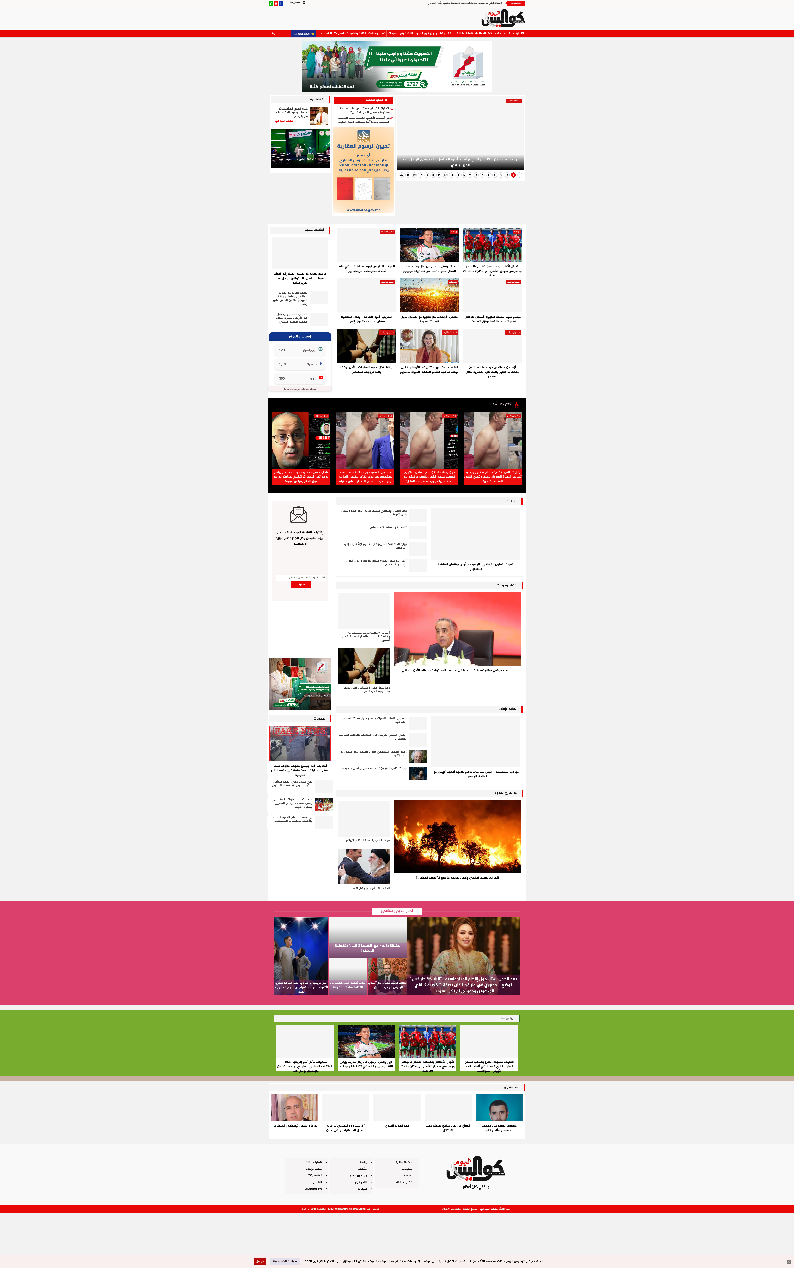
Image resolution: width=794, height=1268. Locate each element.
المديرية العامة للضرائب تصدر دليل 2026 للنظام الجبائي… (375, 720)
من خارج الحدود (424, 33)
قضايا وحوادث (376, 33)
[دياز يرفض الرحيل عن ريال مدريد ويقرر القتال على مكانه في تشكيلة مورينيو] (429, 245)
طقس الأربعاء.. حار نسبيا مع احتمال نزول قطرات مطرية (429, 319)
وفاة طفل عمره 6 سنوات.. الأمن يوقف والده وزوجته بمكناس (366, 370)
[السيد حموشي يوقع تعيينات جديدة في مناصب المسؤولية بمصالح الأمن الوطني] (457, 629)
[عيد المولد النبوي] (396, 1107)
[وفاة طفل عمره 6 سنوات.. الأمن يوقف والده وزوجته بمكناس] (366, 346)
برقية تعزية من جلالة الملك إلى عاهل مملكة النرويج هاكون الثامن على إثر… (290, 298)
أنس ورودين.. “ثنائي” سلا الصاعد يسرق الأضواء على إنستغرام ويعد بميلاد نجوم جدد (301, 987)
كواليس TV (341, 33)
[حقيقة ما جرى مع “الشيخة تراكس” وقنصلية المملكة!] (367, 937)
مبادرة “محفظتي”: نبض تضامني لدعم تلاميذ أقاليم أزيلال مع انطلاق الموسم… (476, 774)
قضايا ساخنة (465, 33)
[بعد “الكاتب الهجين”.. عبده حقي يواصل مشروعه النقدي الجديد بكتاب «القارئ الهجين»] (418, 773)
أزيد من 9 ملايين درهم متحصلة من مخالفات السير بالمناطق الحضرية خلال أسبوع (492, 372)
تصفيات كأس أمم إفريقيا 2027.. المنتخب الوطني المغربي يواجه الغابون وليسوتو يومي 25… (305, 1066)
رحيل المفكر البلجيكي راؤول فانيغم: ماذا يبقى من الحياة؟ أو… (373, 753)
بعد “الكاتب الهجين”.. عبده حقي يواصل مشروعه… (373, 768)
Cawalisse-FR (313, 1189)
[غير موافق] (789, 1262)
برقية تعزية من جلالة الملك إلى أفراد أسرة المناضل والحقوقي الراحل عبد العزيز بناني (458, 3)
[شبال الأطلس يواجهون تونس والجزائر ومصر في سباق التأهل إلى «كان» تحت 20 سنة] (492, 245)
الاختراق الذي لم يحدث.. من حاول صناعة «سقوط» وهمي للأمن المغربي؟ (365, 110)
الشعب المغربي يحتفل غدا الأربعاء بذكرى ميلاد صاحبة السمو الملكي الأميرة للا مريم (429, 370)
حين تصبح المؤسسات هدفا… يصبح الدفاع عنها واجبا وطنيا (291, 112)
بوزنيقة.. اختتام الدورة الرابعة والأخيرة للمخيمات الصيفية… (292, 819)
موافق (260, 1261)
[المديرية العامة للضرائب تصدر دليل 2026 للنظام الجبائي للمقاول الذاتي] (418, 723)
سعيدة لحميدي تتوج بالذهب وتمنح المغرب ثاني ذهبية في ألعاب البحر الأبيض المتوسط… (489, 1066)
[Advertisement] (397, 1239)
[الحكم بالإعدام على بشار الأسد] (364, 866)
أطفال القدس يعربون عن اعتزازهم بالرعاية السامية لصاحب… (372, 737)
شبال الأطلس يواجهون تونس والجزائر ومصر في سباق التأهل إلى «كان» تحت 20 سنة (492, 271)
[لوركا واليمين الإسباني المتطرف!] (294, 1107)
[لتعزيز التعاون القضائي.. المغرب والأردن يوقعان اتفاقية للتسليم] (475, 534)
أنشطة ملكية (483, 33)
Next (405, 135)
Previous (515, 135)
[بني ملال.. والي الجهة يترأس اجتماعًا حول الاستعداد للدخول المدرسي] (324, 786)
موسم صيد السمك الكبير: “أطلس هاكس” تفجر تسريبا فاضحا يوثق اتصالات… (492, 319)
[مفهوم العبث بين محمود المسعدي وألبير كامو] (499, 1107)
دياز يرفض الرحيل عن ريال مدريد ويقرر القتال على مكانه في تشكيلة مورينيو (429, 269)
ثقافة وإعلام (358, 33)
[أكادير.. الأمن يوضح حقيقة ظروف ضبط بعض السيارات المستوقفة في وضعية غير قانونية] (300, 743)
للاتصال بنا (295, 3)
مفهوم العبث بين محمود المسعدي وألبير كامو (499, 1128)
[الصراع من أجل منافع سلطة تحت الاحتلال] (448, 1107)
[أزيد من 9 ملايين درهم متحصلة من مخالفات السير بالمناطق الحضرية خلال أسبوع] (492, 346)
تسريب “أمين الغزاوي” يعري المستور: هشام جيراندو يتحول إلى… (366, 319)
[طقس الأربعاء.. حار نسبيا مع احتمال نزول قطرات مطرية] (429, 295)
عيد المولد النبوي (397, 1126)
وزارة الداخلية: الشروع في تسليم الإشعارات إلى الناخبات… (375, 546)
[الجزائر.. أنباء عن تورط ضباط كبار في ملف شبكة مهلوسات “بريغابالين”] (366, 245)
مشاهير (440, 33)
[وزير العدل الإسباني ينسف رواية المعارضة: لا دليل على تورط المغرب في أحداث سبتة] (418, 515)
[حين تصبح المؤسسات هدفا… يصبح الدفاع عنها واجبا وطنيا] (319, 116)
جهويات (393, 33)
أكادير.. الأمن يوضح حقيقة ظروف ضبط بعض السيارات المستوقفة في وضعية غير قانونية (300, 770)
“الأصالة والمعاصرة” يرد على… (387, 527)
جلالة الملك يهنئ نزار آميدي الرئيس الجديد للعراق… (387, 985)
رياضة (450, 33)
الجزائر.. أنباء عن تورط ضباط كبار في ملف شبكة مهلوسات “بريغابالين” (366, 269)
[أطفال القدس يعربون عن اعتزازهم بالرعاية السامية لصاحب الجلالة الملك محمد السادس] (418, 740)
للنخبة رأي (406, 33)
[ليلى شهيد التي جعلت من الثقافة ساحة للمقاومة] (348, 977)
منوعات (453, 282)
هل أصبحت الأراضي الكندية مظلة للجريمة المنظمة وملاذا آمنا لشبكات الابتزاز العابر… (364, 120)
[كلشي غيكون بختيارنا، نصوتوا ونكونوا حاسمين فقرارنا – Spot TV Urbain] (300, 148)
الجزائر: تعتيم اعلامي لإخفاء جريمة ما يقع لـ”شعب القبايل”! (457, 878)
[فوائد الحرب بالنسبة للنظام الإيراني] (364, 819)
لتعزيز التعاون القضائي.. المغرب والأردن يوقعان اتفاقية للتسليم (476, 567)
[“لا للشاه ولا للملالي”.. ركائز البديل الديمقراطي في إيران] (345, 1107)
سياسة (501, 33)
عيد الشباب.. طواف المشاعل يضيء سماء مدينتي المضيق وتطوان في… (293, 803)
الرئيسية (513, 33)
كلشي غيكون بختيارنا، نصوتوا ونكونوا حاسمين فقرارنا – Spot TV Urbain (301, 162)
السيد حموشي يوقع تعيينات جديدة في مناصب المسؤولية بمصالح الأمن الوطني (457, 670)
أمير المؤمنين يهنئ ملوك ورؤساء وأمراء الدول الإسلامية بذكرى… (376, 562)
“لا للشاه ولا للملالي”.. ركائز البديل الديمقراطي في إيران (345, 1128)
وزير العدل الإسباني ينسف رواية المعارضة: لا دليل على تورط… (374, 512)
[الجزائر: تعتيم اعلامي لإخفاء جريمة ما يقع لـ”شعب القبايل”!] (457, 836)
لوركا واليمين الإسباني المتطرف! (294, 1126)
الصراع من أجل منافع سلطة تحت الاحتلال (448, 1128)
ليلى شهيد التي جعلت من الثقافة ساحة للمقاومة (348, 985)
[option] (300, 149)
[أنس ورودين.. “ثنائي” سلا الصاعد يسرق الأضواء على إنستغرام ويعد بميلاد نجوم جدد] (301, 956)
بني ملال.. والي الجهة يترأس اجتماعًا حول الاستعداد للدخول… (291, 783)
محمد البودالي (489, 1209)
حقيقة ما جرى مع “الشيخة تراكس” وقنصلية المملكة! (367, 948)
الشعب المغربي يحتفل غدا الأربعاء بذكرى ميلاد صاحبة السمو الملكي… (291, 318)
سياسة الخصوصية (285, 1261)
